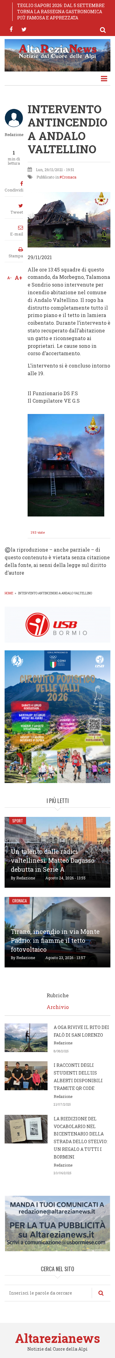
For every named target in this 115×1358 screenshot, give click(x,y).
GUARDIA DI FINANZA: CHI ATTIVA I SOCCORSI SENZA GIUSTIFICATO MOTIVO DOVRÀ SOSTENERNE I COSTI (62, 11)
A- (9, 277)
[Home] (57, 51)
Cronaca (69, 177)
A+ (18, 278)
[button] (66, 464)
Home (9, 593)
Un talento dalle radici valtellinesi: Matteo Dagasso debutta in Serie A (52, 860)
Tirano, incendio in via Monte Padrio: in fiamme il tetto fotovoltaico (55, 940)
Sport (17, 821)
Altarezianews (57, 1338)
